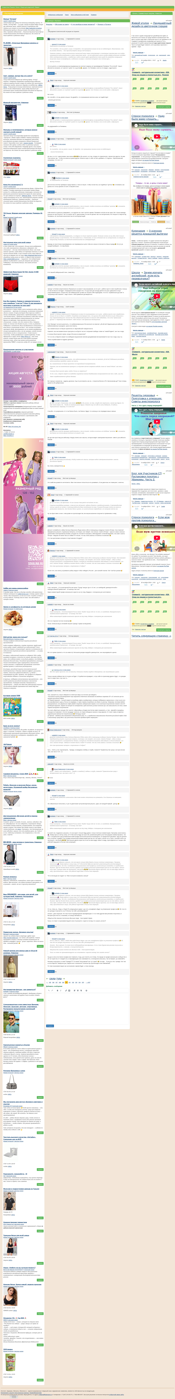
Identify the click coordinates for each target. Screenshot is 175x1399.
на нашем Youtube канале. (154, 326)
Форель (53, 307)
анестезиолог (152, 457)
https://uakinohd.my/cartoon (34, 28)
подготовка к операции (154, 456)
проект (134, 57)
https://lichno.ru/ (25, 336)
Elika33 (5, 1047)
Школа (136, 272)
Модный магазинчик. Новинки (15, 102)
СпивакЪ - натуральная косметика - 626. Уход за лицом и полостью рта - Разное (150, 73)
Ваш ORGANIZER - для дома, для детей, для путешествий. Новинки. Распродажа (20, 895)
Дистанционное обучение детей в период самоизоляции (20, 817)
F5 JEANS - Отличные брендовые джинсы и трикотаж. (20, 44)
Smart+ (133, 336)
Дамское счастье (140, 106)
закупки (151, 503)
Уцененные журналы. (12, 158)
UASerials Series (26, 196)
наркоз (163, 459)
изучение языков (141, 336)
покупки (157, 503)
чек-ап (167, 459)
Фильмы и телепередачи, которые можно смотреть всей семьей (20, 131)
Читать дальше (138, 52)
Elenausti (6, 934)
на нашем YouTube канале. (150, 160)
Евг (4, 1176)
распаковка (144, 503)
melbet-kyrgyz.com (23, 594)
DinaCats (54, 112)
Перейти (40, 38)
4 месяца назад (11, 776)
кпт (159, 577)
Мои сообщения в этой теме (80, 15)
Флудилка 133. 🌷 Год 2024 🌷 (14, 1318)
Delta (51, 80)
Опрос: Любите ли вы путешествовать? (19, 1268)
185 (50, 982)
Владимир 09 (7, 1106)
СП (154, 501)
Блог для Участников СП (147, 473)
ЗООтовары (8, 1349)
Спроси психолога (143, 116)
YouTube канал (136, 503)
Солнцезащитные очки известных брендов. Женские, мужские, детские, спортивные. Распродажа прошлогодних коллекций (21, 1006)
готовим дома (146, 256)
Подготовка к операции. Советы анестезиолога (147, 399)
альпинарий (162, 55)
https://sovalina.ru (8, 435)
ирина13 (54, 44)
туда (59, 978)
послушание (144, 171)
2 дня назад (17, 104)
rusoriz (5, 21)
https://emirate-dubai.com (10, 938)
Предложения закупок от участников (18, 349)
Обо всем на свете (62, 24)
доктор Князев (155, 459)
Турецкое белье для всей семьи (16, 1235)
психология (144, 170)
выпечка (153, 256)
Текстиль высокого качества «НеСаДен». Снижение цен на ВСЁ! (19, 1138)
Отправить (50, 1026)
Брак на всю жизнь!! (11, 726)
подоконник (151, 55)
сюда (52, 978)
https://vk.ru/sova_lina (14, 426)
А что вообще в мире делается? (83, 24)
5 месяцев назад (17, 1106)
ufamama (157, 170)
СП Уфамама (160, 501)
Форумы (49, 24)
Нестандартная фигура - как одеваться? (19, 989)
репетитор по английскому (146, 334)
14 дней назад (18, 609)
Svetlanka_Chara (138, 263)
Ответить (51, 73)
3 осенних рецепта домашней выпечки (150, 232)
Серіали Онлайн (28, 143)
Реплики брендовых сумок (14, 1071)
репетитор (135, 334)
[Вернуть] (52, 990)
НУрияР (50, 199)
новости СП (168, 501)
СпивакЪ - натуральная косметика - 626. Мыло (150, 353)
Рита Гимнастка (8, 1224)
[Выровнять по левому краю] (74, 990)
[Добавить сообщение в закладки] (56, 73)
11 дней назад (18, 276)
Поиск (67, 15)
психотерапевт (165, 170)
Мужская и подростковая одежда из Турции (21, 1189)
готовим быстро (142, 258)
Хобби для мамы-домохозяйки (15, 588)
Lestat (163, 506)
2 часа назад (18, 47)
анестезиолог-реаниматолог (139, 457)
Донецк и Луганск (104, 24)
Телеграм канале (158, 571)
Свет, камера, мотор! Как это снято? (17, 76)
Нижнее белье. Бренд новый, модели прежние (22, 1284)
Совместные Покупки (8, 7)
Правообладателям (36, 1393)
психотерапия (136, 171)
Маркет (37, 7)
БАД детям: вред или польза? (15, 637)
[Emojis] (86, 990)
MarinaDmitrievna (8, 639)
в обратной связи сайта (116, 1394)
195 (83, 982)
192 (73, 982)
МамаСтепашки (8, 47)
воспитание (160, 171)
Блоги (17, 7)
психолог (137, 170)
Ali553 (5, 1320)
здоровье (137, 456)
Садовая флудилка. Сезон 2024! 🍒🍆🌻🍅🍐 (20, 774)
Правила (93, 15)
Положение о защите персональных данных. (15, 1393)
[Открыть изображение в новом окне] (35, 376)
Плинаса (52, 550)
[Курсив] (60, 990)
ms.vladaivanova (8, 307)
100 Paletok (7, 744)
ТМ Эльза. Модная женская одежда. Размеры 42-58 (23, 214)
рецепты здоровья (145, 459)
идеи (168, 55)
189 (63, 982)
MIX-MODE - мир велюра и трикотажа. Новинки (22, 842)
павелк (5, 244)
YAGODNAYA (7, 351)
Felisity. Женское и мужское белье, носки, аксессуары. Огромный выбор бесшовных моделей (20, 787)
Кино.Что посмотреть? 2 (13, 184)
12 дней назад (15, 351)
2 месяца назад (13, 590)
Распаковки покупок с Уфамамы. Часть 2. (145, 477)
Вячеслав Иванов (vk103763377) (13, 1270)
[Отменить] (48, 990)
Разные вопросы (10, 877)
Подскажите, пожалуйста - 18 (15, 1174)
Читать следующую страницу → (151, 635)
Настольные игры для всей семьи (17, 242)
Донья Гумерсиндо (55, 730)
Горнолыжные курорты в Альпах (16, 1045)
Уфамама (151, 170)
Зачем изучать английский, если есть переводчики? (147, 275)
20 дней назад (12, 244)
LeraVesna (6, 728)
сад (157, 55)
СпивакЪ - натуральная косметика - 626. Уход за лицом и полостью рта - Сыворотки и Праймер (150, 597)
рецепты (159, 256)
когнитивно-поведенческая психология (150, 579)
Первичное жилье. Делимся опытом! (18, 932)
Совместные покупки (147, 501)
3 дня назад (17, 160)
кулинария (138, 256)
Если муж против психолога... (151, 518)
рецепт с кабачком (163, 258)
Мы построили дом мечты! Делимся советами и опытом (23, 1103)
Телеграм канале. (158, 163)
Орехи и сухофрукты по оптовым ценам (19, 607)
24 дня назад (17, 307)
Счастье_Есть (53, 636)
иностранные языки (140, 333)
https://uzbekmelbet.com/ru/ (11, 259)
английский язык (152, 333)
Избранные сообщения (55, 15)
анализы (164, 456)
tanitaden (6, 991)
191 (70, 982)
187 (56, 982)
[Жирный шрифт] (57, 990)
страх (164, 579)
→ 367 (88, 982)
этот (19, 829)
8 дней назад (18, 217)
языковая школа (162, 333)
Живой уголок (140, 23)
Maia (4, 776)
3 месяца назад (19, 639)
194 (79, 982)
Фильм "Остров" (10, 19)
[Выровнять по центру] (77, 990)
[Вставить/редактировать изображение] (69, 990)
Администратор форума (140, 177)
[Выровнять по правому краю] (81, 990)
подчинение (152, 171)
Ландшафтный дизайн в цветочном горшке (151, 24)
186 (53, 982)
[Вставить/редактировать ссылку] (66, 990)
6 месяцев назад (18, 1224)
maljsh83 (50, 285)
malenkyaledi (51, 352)
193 (76, 982)
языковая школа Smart (161, 334)
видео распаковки (166, 503)
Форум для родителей (27, 7)
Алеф (52, 495)
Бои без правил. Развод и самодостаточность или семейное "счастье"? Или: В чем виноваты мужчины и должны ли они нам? (22, 303)
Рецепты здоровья (143, 395)
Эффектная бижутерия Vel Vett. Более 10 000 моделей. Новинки (20, 273)
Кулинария (138, 230)
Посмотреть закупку (163, 107)
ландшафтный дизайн (141, 55)
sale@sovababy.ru (8, 434)
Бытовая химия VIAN (11, 695)
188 (60, 982)
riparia (164, 60)
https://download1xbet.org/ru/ (32, 255)
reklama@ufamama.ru (45, 1394)
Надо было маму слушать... (148, 117)
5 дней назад (12, 21)
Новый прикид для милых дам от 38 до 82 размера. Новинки (20, 952)
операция (144, 456)
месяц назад (18, 697)
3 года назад (62, 44)
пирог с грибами (152, 258)
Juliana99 (50, 764)
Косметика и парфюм (147, 101)
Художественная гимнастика (15, 1222)
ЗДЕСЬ (10, 68)
